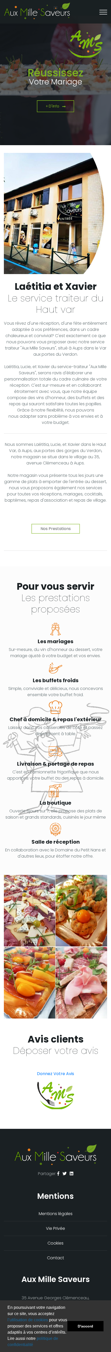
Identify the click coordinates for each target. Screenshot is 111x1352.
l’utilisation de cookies (27, 1320)
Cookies (55, 1243)
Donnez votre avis (55, 1074)
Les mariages (55, 641)
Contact (55, 1258)
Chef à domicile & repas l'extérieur (55, 719)
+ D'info (52, 107)
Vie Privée (55, 1228)
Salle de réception (55, 841)
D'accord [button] (85, 1326)
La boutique (55, 802)
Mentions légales (56, 1214)
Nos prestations (55, 528)
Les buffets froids (55, 680)
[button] (35, 1345)
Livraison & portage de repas (55, 763)
